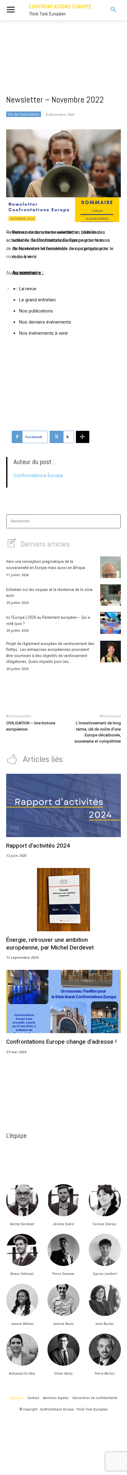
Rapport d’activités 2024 (38, 845)
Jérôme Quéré (63, 1224)
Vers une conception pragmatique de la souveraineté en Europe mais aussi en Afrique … (47, 564)
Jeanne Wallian (22, 1324)
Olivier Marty (63, 1373)
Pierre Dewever (63, 1274)
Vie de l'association (23, 114)
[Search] (114, 521)
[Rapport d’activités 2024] (63, 805)
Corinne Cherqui (105, 1224)
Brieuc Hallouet (22, 1274)
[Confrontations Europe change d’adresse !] (63, 1001)
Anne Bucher (105, 1324)
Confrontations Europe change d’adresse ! (61, 1041)
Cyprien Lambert (105, 1274)
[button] (109, 9)
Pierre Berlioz (105, 1373)
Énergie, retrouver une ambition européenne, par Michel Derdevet (50, 944)
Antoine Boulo (63, 1324)
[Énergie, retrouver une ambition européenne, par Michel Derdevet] (63, 899)
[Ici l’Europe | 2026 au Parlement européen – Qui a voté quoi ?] (110, 623)
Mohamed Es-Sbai (22, 1373)
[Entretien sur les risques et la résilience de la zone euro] (110, 595)
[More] (82, 437)
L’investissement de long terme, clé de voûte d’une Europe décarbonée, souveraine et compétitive (97, 732)
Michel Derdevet (22, 1224)
